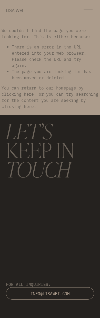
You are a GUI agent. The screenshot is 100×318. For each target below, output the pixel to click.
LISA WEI (14, 10)
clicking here (18, 94)
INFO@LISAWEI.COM (50, 293)
